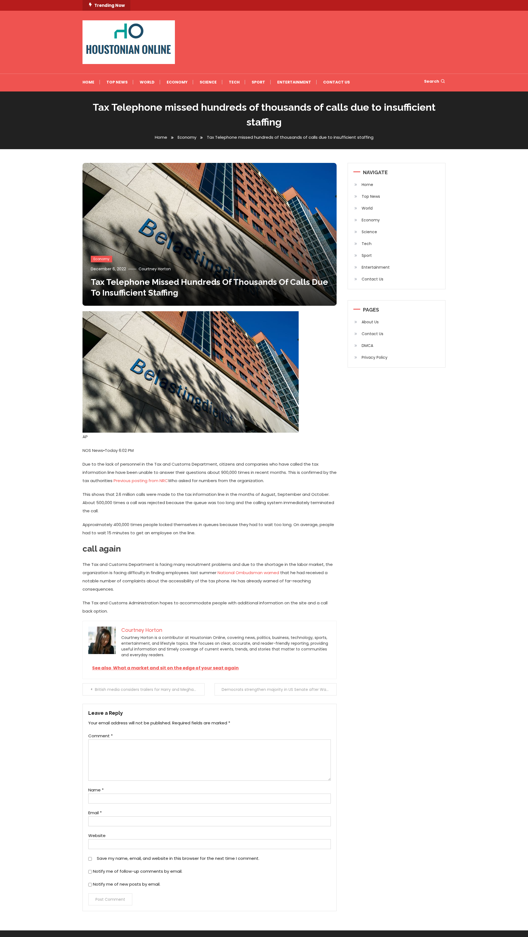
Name (96, 790)
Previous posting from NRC (141, 480)
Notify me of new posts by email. (126, 884)
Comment (100, 736)
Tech (234, 82)
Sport (258, 82)
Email (95, 813)
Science (208, 82)
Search (431, 81)
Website (97, 835)
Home (88, 82)
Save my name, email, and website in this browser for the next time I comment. (178, 858)
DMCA (367, 345)
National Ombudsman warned (248, 572)
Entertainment (294, 82)
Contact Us (336, 82)
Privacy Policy (374, 357)
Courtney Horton (155, 269)
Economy (177, 82)
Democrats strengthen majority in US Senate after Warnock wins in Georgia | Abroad (279, 689)
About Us (370, 322)
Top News (117, 82)
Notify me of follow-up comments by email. (137, 871)
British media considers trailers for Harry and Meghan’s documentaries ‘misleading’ (150, 689)
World (147, 82)
